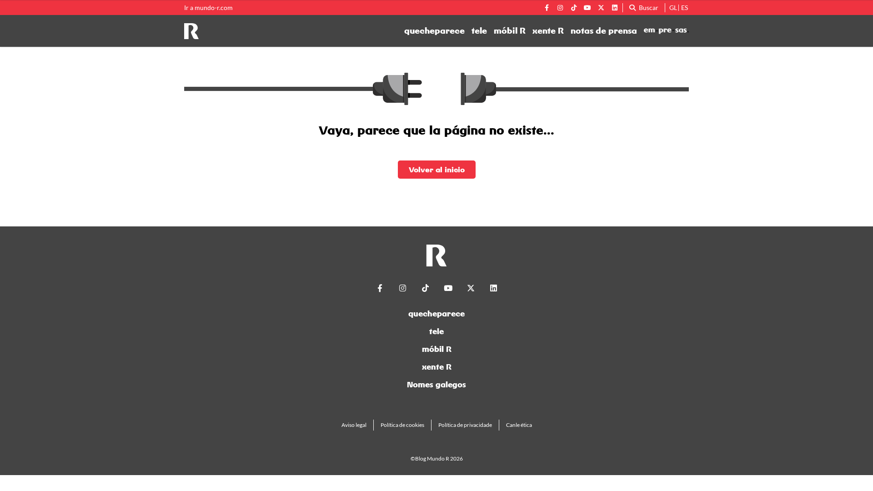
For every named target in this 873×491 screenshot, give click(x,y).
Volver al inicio (437, 169)
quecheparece (434, 31)
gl (673, 7)
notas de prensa (604, 31)
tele (479, 31)
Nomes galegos (436, 384)
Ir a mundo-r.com (208, 8)
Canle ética (519, 424)
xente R (548, 31)
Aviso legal (353, 424)
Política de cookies (402, 424)
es (684, 7)
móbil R (510, 31)
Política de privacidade (465, 424)
